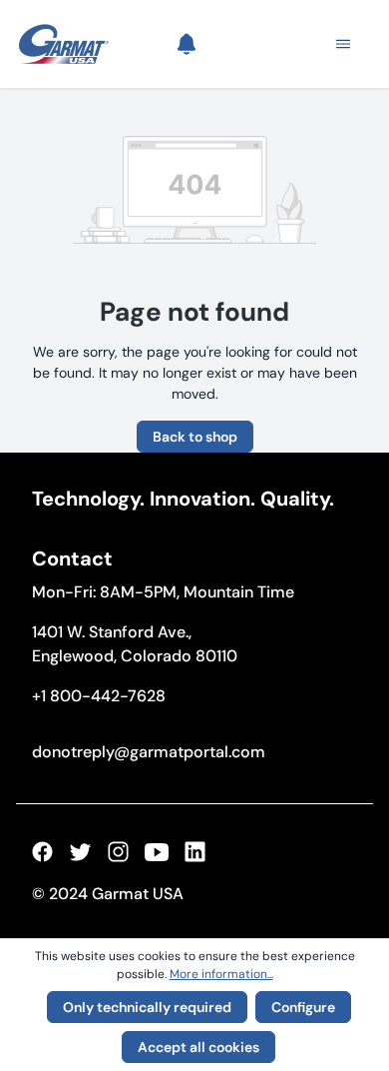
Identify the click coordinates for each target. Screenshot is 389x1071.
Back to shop (195, 437)
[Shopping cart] (272, 44)
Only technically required (147, 1007)
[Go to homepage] (64, 44)
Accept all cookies (198, 1047)
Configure (303, 1007)
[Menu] (337, 44)
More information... (221, 974)
